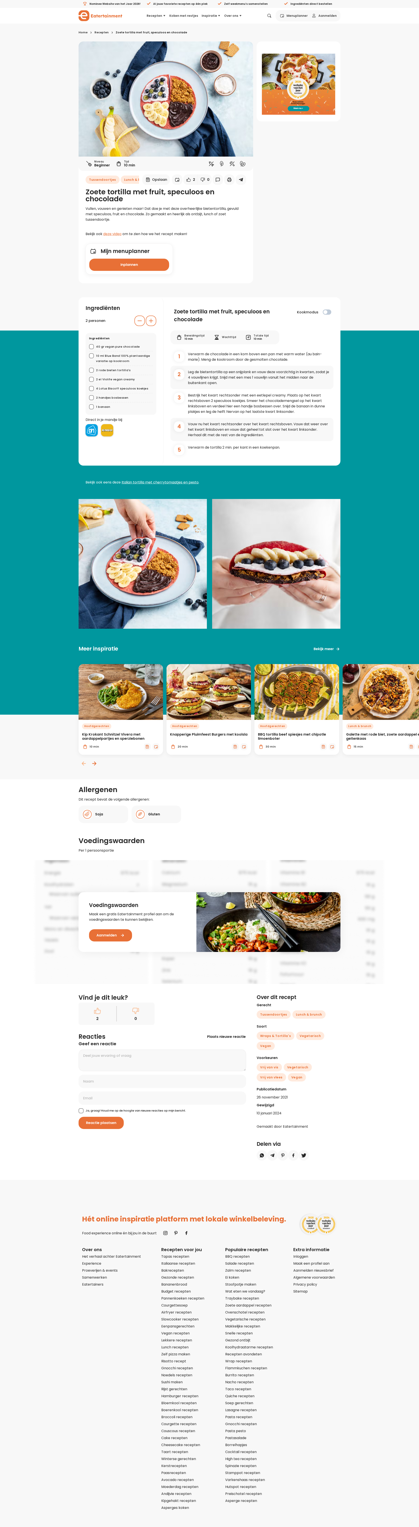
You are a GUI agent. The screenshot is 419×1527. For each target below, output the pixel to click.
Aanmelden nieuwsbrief (313, 1270)
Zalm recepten (238, 1270)
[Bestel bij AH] (92, 430)
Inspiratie (209, 16)
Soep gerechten (239, 1403)
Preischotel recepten (243, 1493)
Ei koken (232, 1277)
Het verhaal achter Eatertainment (111, 1256)
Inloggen (300, 1256)
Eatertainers (92, 1284)
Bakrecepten (172, 1270)
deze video (112, 233)
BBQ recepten (237, 1256)
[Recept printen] (229, 179)
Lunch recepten (175, 1347)
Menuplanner (297, 16)
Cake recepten (174, 1437)
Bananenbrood (174, 1284)
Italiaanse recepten (178, 1263)
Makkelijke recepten (242, 1326)
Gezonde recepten (177, 1277)
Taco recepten (238, 1389)
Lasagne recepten (241, 1410)
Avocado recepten (177, 1479)
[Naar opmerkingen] (218, 179)
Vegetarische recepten (245, 1319)
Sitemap (300, 1291)
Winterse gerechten (178, 1458)
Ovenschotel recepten (244, 1312)
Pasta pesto (235, 1430)
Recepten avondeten (243, 1354)
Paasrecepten (173, 1472)
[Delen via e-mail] (241, 179)
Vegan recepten (175, 1333)
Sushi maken (172, 1382)
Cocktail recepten (241, 1451)
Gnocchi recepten (177, 1368)
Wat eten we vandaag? (245, 1291)
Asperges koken (175, 1507)
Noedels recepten (176, 1375)
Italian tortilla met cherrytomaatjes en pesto (160, 482)
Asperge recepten (241, 1500)
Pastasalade (235, 1437)
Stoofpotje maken (240, 1284)
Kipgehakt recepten (178, 1500)
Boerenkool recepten (179, 1410)
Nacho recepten (239, 1382)
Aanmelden (327, 16)
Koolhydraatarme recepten (249, 1347)
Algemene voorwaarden (314, 1277)
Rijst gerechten (174, 1389)
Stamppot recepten (242, 1472)
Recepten (154, 16)
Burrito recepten (239, 1375)
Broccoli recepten (176, 1416)
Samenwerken (94, 1277)
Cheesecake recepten (180, 1444)
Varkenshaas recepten (245, 1479)
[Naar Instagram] (165, 1233)
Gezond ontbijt (238, 1340)
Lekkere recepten (176, 1340)
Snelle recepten (239, 1333)
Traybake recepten (242, 1298)
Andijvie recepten (176, 1493)
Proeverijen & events (100, 1270)
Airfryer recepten (176, 1312)
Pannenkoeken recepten (182, 1298)
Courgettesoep (174, 1305)
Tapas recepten (175, 1256)
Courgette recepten (178, 1423)
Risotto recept (173, 1361)
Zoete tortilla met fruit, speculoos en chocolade (151, 32)
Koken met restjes (183, 16)
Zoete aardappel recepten (248, 1305)
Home (83, 32)
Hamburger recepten (179, 1396)
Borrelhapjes (236, 1444)
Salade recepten (239, 1263)
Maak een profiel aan (311, 1263)
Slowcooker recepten (180, 1319)
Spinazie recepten (240, 1465)
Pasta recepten (238, 1416)
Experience (91, 1263)
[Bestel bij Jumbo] (107, 430)
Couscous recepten (178, 1430)
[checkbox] (327, 312)
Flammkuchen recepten (246, 1368)
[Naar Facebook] (186, 1233)
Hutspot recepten (240, 1486)
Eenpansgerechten (177, 1326)
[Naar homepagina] (100, 16)
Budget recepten (176, 1291)
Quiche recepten (239, 1396)
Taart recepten (174, 1451)
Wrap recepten (238, 1361)
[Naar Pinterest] (176, 1233)
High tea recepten (241, 1458)
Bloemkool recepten (179, 1403)
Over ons (231, 16)
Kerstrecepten (174, 1465)
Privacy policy (305, 1284)
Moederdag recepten (179, 1486)
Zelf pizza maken (175, 1354)
